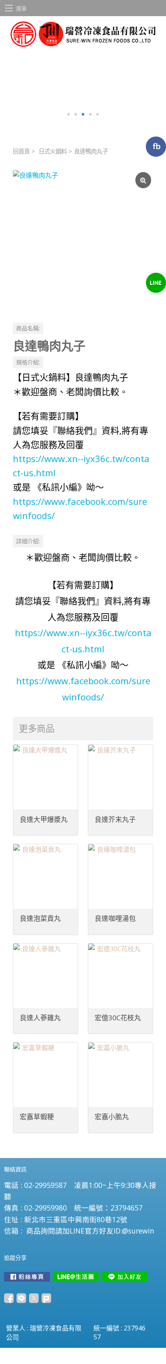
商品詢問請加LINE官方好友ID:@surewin (90, 1231)
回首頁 (21, 151)
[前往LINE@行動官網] (76, 1277)
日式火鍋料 (53, 151)
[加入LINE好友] (124, 1277)
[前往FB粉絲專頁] (27, 1277)
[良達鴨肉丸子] (83, 240)
